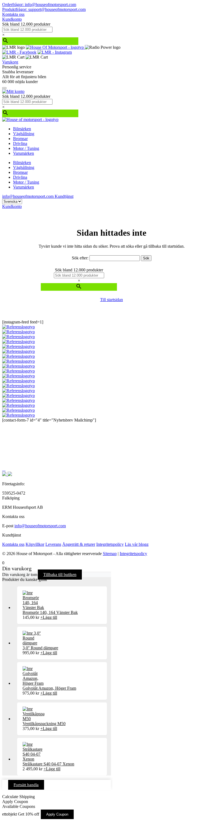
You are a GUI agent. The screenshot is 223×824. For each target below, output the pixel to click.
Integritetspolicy (110, 544)
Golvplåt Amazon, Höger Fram (49, 688)
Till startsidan (111, 299)
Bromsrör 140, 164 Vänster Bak (50, 612)
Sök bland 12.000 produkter (26, 24)
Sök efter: (80, 258)
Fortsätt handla (26, 785)
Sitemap (110, 553)
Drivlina (20, 143)
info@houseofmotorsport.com (40, 525)
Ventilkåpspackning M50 (44, 723)
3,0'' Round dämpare (40, 648)
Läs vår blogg (136, 544)
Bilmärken (22, 128)
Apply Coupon (57, 814)
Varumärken (23, 153)
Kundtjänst (64, 196)
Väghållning (23, 133)
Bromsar (20, 138)
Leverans (53, 544)
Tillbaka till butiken (59, 574)
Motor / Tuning (26, 148)
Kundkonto (12, 19)
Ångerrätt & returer (78, 544)
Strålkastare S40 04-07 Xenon (48, 764)
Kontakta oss (13, 14)
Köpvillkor (35, 544)
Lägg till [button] (48, 617)
